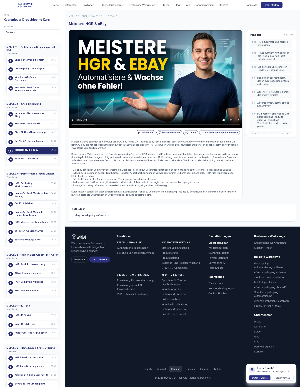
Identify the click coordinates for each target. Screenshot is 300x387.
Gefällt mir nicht (171, 132)
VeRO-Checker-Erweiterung (132, 294)
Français (190, 369)
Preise (55, 5)
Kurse (166, 5)
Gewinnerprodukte (218, 252)
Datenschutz (215, 283)
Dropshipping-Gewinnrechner (270, 242)
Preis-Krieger (215, 267)
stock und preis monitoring (269, 277)
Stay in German (283, 378)
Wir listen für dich (218, 247)
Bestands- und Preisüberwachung (181, 262)
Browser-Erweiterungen (133, 275)
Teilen (192, 132)
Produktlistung (170, 252)
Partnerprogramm (204, 5)
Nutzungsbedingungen (221, 288)
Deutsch (175, 369)
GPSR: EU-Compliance (175, 267)
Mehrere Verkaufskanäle (175, 247)
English (148, 369)
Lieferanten (70, 5)
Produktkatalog (170, 257)
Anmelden (252, 5)
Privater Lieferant (218, 257)
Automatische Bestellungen (132, 247)
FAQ (187, 5)
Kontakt (223, 5)
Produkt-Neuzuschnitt (174, 314)
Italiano (204, 369)
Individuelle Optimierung (175, 304)
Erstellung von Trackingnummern (135, 252)
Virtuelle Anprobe (171, 289)
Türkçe (217, 369)
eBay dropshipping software (90, 215)
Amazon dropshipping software (272, 300)
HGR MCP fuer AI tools (267, 305)
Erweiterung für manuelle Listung (135, 280)
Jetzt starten (272, 5)
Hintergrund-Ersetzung (174, 309)
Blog (177, 5)
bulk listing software (265, 282)
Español (161, 369)
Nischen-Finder (263, 247)
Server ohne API (217, 262)
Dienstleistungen (111, 5)
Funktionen (88, 5)
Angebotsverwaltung (176, 242)
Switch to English (260, 378)
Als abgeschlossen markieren (221, 132)
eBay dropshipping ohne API (270, 287)
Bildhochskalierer (171, 299)
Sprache (8, 26)
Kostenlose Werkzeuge (142, 5)
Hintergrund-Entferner (174, 294)
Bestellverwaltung (130, 242)
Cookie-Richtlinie (218, 293)
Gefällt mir (147, 132)
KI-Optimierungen (173, 275)
